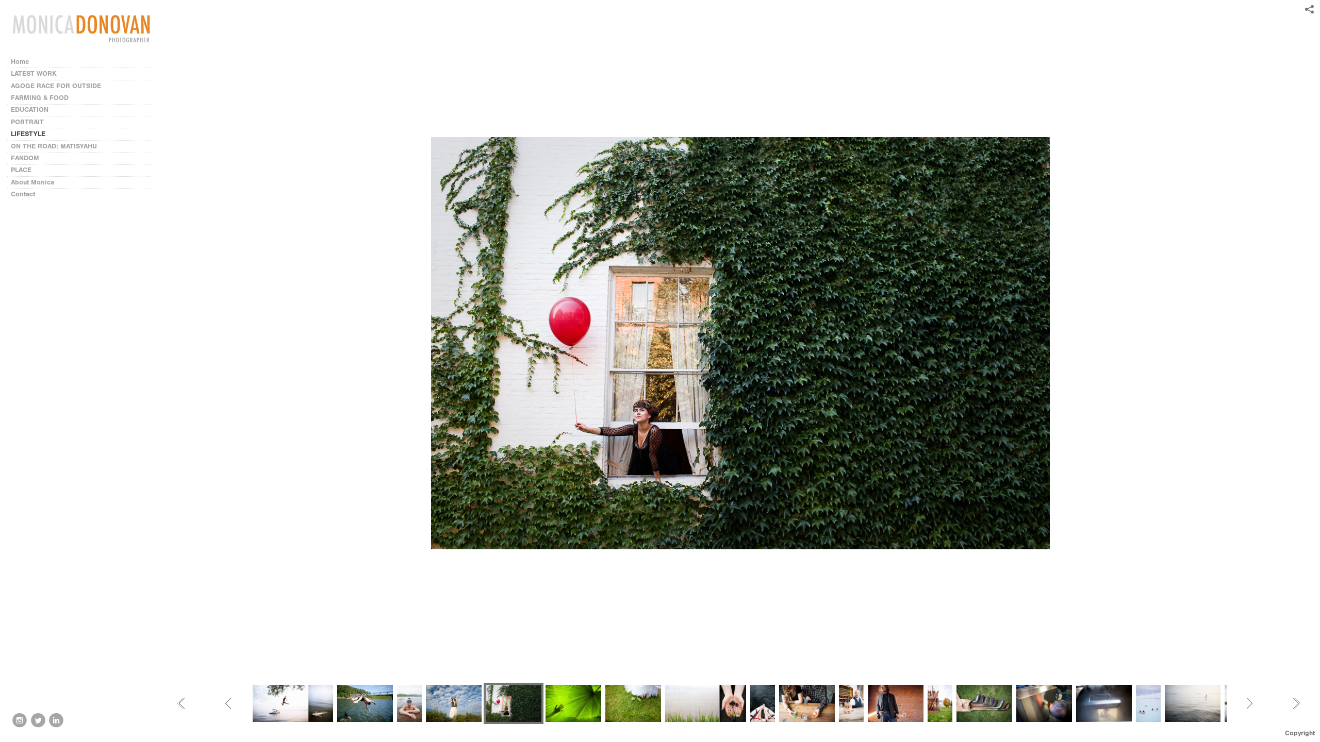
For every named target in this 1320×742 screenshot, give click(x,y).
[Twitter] (38, 720)
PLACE (21, 170)
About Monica (32, 182)
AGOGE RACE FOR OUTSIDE (56, 86)
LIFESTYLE (28, 134)
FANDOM (25, 158)
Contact (23, 194)
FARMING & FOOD (40, 98)
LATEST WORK (34, 73)
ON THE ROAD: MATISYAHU (54, 146)
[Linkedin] (56, 720)
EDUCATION (29, 109)
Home (20, 61)
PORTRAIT (27, 122)
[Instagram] (19, 720)
